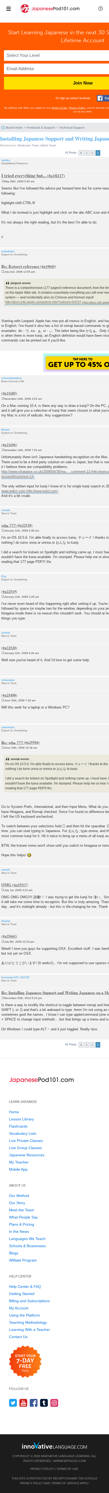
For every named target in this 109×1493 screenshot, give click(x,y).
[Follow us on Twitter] (13, 1403)
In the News (19, 1231)
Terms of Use (59, 107)
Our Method (19, 1195)
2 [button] (92, 152)
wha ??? (8, 525)
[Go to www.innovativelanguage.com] (54, 1445)
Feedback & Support (41, 127)
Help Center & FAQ (25, 1286)
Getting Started (21, 1294)
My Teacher (19, 1162)
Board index (14, 127)
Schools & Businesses (27, 1246)
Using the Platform (24, 1315)
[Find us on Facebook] (34, 1403)
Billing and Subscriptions (29, 1301)
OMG (6, 885)
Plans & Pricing (21, 1224)
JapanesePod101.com (69, 1460)
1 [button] (87, 152)
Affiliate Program (23, 1260)
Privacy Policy (77, 107)
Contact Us (18, 1337)
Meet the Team (21, 1210)
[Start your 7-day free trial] (25, 1362)
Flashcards (18, 1126)
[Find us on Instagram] (54, 1403)
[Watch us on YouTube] (23, 1403)
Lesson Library (21, 1119)
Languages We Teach (27, 1239)
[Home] (49, 12)
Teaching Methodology (28, 1322)
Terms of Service (65, 1483)
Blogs (13, 1253)
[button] (100, 8)
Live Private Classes (26, 1140)
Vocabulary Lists (22, 1133)
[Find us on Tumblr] (44, 1403)
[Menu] (8, 8)
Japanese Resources (26, 1155)
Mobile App (18, 1169)
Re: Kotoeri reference (20, 266)
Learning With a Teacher (29, 1329)
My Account (18, 1308)
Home (14, 1112)
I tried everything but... (23, 175)
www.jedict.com (13, 491)
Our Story (17, 1203)
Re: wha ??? (12, 742)
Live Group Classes (25, 1148)
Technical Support (72, 127)
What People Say (23, 1217)
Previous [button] (81, 153)
